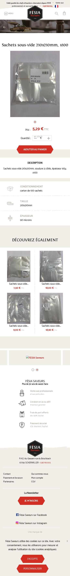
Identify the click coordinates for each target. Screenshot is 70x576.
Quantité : (26, 138)
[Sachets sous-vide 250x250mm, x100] (18, 266)
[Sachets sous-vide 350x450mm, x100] (51, 308)
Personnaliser (32, 569)
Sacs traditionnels (32, 27)
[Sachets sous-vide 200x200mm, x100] (35, 84)
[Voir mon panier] (64, 13)
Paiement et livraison (13, 478)
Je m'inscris (31, 501)
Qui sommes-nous (39, 474)
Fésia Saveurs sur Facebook (33, 515)
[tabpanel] (35, 84)
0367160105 (47, 6)
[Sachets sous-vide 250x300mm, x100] (18, 308)
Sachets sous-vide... (18, 284)
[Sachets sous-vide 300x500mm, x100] (51, 266)
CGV (33, 482)
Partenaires (8, 482)
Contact (6, 474)
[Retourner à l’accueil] (35, 14)
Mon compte (37, 478)
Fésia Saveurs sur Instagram (32, 523)
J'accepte (32, 559)
